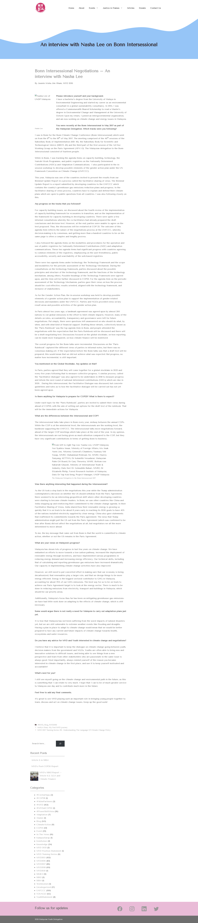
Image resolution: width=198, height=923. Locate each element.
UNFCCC (41, 890)
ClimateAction (43, 824)
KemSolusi (41, 841)
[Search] (60, 744)
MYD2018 (41, 867)
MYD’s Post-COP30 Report (44, 766)
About (81, 8)
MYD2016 (53, 725)
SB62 (38, 877)
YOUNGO (41, 894)
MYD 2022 (41, 847)
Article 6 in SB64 (39, 760)
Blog (46, 725)
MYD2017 (41, 864)
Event (39, 831)
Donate (142, 8)
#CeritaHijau (43, 795)
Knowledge (42, 844)
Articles (130, 8)
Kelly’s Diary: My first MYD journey (52, 727)
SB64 (38, 880)
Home (71, 8)
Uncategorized (43, 887)
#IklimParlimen (44, 801)
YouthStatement (44, 897)
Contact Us (155, 8)
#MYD (40, 725)
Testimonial (42, 884)
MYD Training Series (46, 854)
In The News (42, 834)
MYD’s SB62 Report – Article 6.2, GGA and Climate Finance (50, 775)
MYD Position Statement (48, 851)
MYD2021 (40, 870)
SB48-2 (39, 874)
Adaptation (41, 814)
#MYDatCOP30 (44, 808)
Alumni (39, 818)
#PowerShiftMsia (45, 811)
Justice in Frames (111, 8)
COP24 (39, 828)
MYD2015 (41, 857)
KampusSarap (43, 837)
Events (92, 8)
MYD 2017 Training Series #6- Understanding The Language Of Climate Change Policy (74, 730)
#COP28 (40, 798)
